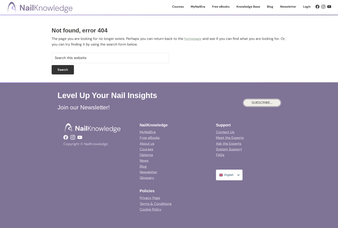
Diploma (146, 155)
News (144, 160)
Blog (143, 166)
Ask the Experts (228, 143)
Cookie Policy (150, 209)
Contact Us (225, 132)
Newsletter (148, 172)
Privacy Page (150, 198)
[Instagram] (323, 7)
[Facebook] (317, 7)
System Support (229, 149)
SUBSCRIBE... (262, 102)
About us (147, 143)
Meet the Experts (230, 137)
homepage (192, 38)
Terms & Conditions (156, 203)
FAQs (220, 155)
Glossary (147, 177)
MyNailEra (148, 132)
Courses (146, 149)
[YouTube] (329, 7)
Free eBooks (150, 137)
